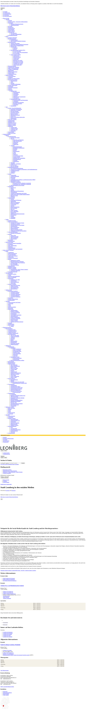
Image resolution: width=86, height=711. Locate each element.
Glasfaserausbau (11, 120)
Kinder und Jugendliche (13, 221)
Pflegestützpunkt (11, 241)
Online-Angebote (14, 210)
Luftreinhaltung (14, 385)
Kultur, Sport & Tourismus (8, 250)
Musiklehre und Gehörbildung (19, 158)
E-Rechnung (10, 417)
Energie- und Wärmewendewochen (18, 117)
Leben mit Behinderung (13, 232)
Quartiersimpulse (11, 28)
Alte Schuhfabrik (14, 364)
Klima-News (13, 116)
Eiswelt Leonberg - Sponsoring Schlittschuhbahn (18, 21)
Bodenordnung (11, 361)
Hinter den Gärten (14, 368)
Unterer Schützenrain (15, 376)
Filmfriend (13, 196)
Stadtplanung (8, 345)
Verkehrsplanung (11, 393)
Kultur (7, 251)
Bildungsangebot (14, 424)
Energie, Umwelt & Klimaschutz (14, 108)
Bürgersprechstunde (12, 66)
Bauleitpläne (13, 347)
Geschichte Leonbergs (15, 292)
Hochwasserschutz (17, 392)
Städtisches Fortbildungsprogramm (17, 213)
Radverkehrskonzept (15, 404)
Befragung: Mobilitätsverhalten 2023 (18, 395)
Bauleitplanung (11, 346)
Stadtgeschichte (9, 289)
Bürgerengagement (12, 42)
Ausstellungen (11, 252)
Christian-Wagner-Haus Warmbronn (18, 262)
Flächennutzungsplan (17, 358)
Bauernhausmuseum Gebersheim (17, 261)
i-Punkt (9, 305)
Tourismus (8, 301)
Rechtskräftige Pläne (17, 351)
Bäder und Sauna (11, 408)
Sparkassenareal (14, 371)
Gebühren (13, 172)
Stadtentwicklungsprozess (16, 372)
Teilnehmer (15, 47)
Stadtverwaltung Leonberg (10, 644)
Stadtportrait (10, 126)
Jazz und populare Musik (18, 155)
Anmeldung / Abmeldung (16, 163)
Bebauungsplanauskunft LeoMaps (17, 360)
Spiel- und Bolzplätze (15, 227)
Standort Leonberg (11, 418)
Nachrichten (10, 22)
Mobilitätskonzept (14, 399)
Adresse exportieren (7, 598)
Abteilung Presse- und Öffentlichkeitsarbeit (12, 585)
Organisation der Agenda (18, 62)
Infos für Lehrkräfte (14, 166)
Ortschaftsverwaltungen (13, 87)
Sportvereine (13, 283)
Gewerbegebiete (14, 428)
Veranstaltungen (14, 192)
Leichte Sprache (6, 452)
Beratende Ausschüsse (17, 103)
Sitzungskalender (16, 92)
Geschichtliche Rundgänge (16, 314)
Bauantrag (13, 338)
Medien (12, 188)
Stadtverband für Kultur (15, 285)
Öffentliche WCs (11, 121)
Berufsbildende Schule (15, 180)
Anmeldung (13, 171)
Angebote (12, 145)
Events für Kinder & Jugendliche (14, 243)
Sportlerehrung (13, 280)
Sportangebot (10, 278)
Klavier (14, 153)
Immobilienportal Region (16, 429)
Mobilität (12, 380)
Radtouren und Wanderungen (14, 276)
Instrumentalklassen (17, 159)
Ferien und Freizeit (9, 242)
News (12, 427)
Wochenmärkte (11, 132)
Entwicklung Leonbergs (13, 291)
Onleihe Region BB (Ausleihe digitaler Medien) (20, 194)
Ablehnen (2, 8)
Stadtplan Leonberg (12, 125)
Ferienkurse (10, 246)
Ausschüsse (15, 95)
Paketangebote (16, 161)
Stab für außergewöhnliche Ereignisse (18, 41)
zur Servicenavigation (7, 16)
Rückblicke (15, 143)
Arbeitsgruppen (16, 55)
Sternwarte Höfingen (15, 264)
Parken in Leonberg (12, 124)
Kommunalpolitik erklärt (15, 99)
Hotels (9, 304)
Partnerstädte (13, 130)
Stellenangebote (11, 32)
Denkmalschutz (14, 342)
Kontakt (12, 216)
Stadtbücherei (10, 186)
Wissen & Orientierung (15, 202)
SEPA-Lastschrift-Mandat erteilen (7, 686)
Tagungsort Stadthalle (15, 422)
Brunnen (10, 409)
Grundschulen (13, 175)
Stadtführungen (11, 324)
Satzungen (13, 162)
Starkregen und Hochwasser (16, 391)
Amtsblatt (10, 20)
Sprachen (12, 205)
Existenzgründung (14, 430)
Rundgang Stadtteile (15, 311)
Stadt (7, 107)
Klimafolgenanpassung (15, 114)
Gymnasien (13, 178)
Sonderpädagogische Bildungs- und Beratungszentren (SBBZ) (23, 179)
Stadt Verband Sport (15, 287)
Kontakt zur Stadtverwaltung (14, 78)
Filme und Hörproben (17, 141)
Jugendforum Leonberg (15, 224)
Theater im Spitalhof (12, 268)
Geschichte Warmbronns (15, 296)
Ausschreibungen (11, 416)
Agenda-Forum (16, 58)
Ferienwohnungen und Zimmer (14, 302)
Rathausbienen (13, 118)
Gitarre (14, 152)
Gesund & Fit (13, 204)
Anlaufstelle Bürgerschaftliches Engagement (19, 44)
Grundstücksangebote (12, 330)
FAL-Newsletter (16, 53)
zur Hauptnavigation (7, 13)
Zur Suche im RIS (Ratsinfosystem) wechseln (10, 464)
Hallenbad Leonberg (12, 274)
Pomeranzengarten (14, 319)
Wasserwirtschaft (11, 412)
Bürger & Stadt (6, 18)
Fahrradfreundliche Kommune (17, 403)
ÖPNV (9, 410)
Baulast (12, 339)
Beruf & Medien (14, 208)
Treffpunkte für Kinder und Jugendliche (18, 230)
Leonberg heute (14, 127)
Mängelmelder (11, 70)
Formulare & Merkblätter (16, 84)
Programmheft (13, 214)
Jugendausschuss (14, 226)
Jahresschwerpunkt (17, 57)
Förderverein (15, 142)
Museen (9, 259)
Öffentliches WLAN (12, 122)
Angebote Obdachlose (12, 37)
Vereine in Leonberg (12, 284)
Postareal (12, 370)
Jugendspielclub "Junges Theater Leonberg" (19, 269)
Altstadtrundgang (14, 310)
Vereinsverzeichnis (14, 286)
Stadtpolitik (10, 89)
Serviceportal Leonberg (12, 79)
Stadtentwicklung (11, 363)
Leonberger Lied (14, 129)
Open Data (15, 355)
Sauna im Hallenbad (12, 277)
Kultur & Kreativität (15, 203)
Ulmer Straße (13, 375)
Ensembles (15, 160)
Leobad (9, 275)
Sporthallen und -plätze (15, 279)
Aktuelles (7, 19)
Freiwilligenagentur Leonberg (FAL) (18, 50)
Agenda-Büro (16, 59)
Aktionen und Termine (15, 43)
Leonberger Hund (14, 128)
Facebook (8, 490)
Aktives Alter (13, 235)
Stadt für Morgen (11, 30)
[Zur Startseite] (27, 449)
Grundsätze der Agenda (17, 63)
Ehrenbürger (10, 297)
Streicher (15, 150)
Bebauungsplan (16, 359)
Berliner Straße (14, 367)
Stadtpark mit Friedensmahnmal (17, 321)
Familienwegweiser (12, 220)
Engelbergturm (13, 313)
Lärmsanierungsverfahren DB (16, 387)
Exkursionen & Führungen (16, 200)
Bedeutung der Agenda (17, 60)
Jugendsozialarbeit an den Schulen (17, 185)
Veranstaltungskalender (12, 35)
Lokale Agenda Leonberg (16, 54)
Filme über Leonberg (12, 119)
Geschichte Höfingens (15, 295)
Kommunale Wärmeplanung (16, 109)
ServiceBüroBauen (12, 334)
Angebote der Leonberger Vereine (17, 222)
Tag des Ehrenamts (12, 254)
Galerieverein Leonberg (13, 255)
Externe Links (5, 484)
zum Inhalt (5, 11)
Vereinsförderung (14, 288)
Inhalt (2, 484)
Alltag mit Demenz (14, 237)
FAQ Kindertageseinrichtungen (17, 168)
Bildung (7, 135)
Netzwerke (13, 432)
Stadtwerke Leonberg (10, 407)
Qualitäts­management (15, 170)
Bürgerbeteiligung (11, 362)
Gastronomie (10, 303)
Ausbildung (10, 77)
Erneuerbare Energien (15, 112)
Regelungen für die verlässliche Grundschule (22, 183)
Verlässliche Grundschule (16, 182)
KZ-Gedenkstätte (14, 263)
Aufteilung (13, 337)
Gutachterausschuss (12, 332)
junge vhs (12, 209)
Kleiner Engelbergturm (15, 317)
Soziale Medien (11, 29)
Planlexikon (15, 354)
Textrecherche (16, 97)
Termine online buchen (12, 85)
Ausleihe (12, 189)
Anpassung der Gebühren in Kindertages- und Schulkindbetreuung (24, 169)
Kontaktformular (6, 596)
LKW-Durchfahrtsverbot (15, 389)
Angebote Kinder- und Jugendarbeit (15, 249)
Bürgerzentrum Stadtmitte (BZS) (17, 45)
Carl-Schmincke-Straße (15, 312)
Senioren (10, 234)
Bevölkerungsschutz (12, 38)
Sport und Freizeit (9, 272)
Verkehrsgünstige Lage (15, 420)
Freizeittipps (10, 244)
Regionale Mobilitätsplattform (16, 400)
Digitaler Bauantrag (14, 344)
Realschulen (13, 177)
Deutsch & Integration (15, 207)
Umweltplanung (11, 384)
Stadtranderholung (11, 247)
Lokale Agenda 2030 (17, 64)
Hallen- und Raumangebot (13, 68)
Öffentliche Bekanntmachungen (17, 24)
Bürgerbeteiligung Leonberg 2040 (20, 383)
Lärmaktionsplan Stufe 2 (15, 386)
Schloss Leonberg (14, 320)
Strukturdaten (13, 421)
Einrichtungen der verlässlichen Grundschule (22, 184)
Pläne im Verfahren (17, 350)
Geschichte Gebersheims (15, 294)
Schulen (9, 174)
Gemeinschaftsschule (15, 176)
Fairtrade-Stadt (13, 46)
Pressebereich (10, 27)
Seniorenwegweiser (14, 236)
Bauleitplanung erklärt (15, 357)
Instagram (13, 490)
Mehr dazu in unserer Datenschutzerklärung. (10, 5)
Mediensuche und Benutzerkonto (17, 191)
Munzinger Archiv (14, 195)
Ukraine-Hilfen (11, 72)
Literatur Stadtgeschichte (13, 299)
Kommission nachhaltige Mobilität (17, 397)
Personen (12, 83)
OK (1, 9)
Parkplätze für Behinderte (16, 233)
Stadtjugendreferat (14, 228)
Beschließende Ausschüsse (18, 102)
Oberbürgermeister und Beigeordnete (20, 100)
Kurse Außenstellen (14, 211)
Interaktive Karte (16, 352)
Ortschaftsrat (15, 104)
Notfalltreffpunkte (14, 39)
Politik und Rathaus (9, 75)
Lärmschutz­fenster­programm (16, 388)
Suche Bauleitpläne (17, 353)
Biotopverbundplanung (15, 366)
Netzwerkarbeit (14, 238)
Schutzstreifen (13, 405)
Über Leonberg (11, 325)
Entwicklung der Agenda (18, 61)
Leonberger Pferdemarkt (13, 258)
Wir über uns (13, 187)
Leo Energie (10, 413)
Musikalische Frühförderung (18, 147)
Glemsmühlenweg (14, 316)
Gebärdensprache (6, 454)
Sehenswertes (10, 309)
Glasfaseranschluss (12, 329)
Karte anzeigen (6, 597)
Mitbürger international (12, 71)
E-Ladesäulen (13, 394)
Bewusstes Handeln (14, 111)
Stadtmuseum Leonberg (15, 260)
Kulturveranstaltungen (12, 253)
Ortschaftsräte (16, 94)
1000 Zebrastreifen (14, 396)
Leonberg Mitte (14, 369)
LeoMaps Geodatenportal (13, 69)
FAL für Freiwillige (17, 51)
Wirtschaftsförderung (12, 426)
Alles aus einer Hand (15, 335)
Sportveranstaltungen (15, 282)
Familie (7, 219)
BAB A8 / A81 (14, 402)
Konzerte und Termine (15, 137)
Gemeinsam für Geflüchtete (13, 67)
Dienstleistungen (14, 80)
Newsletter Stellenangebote (16, 34)
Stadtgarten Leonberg (15, 374)
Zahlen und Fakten (12, 133)
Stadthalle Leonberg (12, 267)
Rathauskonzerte (11, 266)
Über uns (12, 138)
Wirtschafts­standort (14, 419)
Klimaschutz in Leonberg (16, 110)
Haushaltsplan (13, 105)
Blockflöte (15, 149)
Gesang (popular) (16, 157)
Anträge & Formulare (15, 336)
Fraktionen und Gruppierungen (19, 96)
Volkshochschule (11, 197)
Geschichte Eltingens (15, 293)
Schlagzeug (15, 154)
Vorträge (12, 199)
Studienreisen (13, 201)
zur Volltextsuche (6, 12)
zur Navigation (6, 15)
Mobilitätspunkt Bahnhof (16, 401)
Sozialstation (10, 239)
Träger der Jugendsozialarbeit (16, 229)
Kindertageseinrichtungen (13, 167)
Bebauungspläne (14, 341)
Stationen (15, 49)
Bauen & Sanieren (14, 113)
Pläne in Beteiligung (17, 349)
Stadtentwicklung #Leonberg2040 (17, 382)
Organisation (10, 86)
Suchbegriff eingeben (5, 463)
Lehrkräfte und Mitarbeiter (18, 139)
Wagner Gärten (14, 377)
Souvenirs (10, 322)
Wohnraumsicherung (12, 74)
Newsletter (10, 26)
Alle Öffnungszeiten (5, 670)
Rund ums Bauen (9, 328)
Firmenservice (13, 212)
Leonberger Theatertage (15, 270)
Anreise (12, 326)
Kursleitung (13, 218)
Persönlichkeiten (11, 300)
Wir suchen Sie (14, 33)
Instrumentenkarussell (17, 146)
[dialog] (36, 509)
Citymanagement (11, 433)
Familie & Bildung (6, 134)
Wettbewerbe (15, 144)
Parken (9, 411)
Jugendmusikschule (12, 136)
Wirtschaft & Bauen (7, 327)
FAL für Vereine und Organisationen (20, 52)
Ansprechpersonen (11, 76)
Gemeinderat (15, 93)
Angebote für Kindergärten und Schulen (19, 193)
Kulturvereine (11, 257)
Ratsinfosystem (14, 91)
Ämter (12, 82)
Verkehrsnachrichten (15, 25)
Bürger (7, 36)
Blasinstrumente (16, 151)
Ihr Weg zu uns (14, 164)
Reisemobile (10, 308)
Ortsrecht (10, 88)
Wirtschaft (8, 414)
